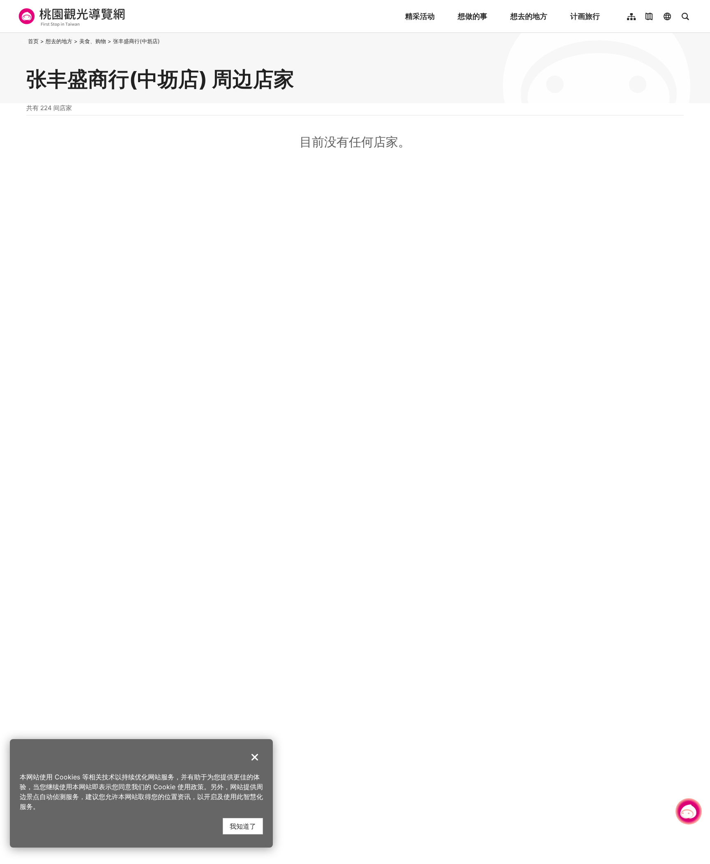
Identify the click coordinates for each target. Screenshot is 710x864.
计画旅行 (585, 16)
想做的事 (472, 16)
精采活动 (420, 16)
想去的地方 (528, 16)
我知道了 (243, 826)
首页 (33, 41)
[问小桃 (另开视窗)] (688, 811)
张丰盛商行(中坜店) (136, 41)
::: (23, 41)
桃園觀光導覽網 (70, 16)
